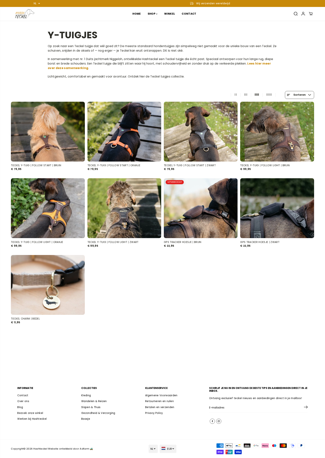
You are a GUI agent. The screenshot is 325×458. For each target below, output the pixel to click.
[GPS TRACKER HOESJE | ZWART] (277, 208)
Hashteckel (40, 448)
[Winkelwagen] (310, 13)
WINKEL (169, 14)
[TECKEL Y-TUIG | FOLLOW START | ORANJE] (124, 132)
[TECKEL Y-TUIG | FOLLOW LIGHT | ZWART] (124, 208)
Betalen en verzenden (159, 407)
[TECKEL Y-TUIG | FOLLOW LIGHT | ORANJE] (48, 208)
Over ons (23, 401)
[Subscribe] (306, 407)
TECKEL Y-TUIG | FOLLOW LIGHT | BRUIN (265, 165)
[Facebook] (212, 421)
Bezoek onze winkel (30, 413)
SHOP (152, 14)
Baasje (85, 419)
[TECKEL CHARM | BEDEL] (48, 285)
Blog (20, 407)
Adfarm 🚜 (86, 448)
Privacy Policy (154, 413)
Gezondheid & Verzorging (98, 413)
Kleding (86, 395)
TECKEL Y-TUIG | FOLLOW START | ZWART (190, 165)
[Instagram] (219, 421)
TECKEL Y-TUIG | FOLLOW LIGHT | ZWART (113, 242)
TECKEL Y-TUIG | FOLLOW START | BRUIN (36, 165)
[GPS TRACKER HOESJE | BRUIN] (201, 208)
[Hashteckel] (24, 14)
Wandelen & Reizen (94, 401)
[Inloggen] (303, 13)
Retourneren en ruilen (159, 401)
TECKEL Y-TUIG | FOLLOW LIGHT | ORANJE (37, 242)
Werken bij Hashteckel (32, 419)
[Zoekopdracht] (295, 13)
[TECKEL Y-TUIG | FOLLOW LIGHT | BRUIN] (277, 132)
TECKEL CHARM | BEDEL (25, 318)
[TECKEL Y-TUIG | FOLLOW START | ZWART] (201, 132)
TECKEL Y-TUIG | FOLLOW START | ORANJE (113, 165)
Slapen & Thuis (91, 407)
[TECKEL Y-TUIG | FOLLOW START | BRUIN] (48, 132)
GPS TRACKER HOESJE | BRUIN (182, 242)
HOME (136, 14)
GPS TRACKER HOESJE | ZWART (259, 242)
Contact (22, 395)
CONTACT (189, 14)
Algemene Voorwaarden (161, 395)
